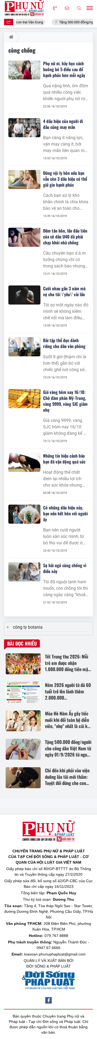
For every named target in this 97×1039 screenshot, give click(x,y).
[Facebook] (48, 1000)
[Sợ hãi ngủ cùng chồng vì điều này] (24, 572)
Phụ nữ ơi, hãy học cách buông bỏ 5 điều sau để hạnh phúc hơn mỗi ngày (64, 69)
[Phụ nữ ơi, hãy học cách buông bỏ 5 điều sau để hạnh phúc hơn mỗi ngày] (24, 70)
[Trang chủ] (10, 37)
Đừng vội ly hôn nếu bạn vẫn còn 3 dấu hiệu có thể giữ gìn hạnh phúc (65, 179)
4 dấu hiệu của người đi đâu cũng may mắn (63, 124)
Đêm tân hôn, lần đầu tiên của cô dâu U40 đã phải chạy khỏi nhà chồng (65, 236)
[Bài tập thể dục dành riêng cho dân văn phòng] (24, 347)
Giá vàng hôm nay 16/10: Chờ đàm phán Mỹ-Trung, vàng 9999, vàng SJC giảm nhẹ (65, 401)
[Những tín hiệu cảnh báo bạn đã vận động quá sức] (24, 462)
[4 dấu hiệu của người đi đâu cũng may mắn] (24, 127)
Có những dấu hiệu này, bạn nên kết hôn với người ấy (65, 513)
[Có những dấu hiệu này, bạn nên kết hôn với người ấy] (24, 514)
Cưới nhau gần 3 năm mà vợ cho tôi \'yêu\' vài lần (64, 291)
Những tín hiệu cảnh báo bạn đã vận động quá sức (64, 458)
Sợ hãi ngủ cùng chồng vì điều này (64, 568)
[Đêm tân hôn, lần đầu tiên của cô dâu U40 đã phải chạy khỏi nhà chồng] (24, 237)
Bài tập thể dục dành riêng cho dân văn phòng (64, 343)
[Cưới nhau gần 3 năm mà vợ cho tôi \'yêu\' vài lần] (24, 295)
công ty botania (28, 627)
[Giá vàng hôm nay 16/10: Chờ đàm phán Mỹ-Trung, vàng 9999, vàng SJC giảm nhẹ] (24, 398)
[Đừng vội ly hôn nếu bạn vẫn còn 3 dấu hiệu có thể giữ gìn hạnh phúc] (24, 179)
